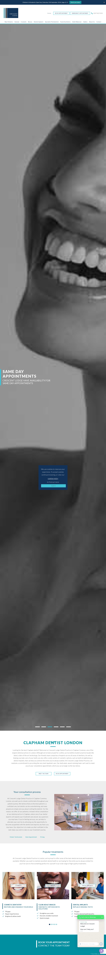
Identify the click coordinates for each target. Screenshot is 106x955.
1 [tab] (49, 924)
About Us (92, 22)
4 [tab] (54, 924)
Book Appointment (61, 13)
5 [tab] (56, 924)
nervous (32, 819)
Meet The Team (43, 773)
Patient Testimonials (16, 837)
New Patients (9, 22)
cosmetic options (66, 758)
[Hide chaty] (101, 950)
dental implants (19, 761)
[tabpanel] (53, 377)
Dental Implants (38, 22)
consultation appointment (43, 766)
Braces (30, 22)
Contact (98, 22)
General (16, 22)
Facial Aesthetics (65, 22)
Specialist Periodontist (52, 22)
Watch (79, 814)
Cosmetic (23, 22)
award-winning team (75, 763)
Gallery (85, 22)
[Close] (104, 2)
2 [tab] (51, 924)
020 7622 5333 (98, 13)
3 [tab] (53, 924)
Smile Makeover (77, 22)
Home (49, 13)
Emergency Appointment (80, 13)
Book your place (75, 2)
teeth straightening (84, 758)
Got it (53, 486)
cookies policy (53, 478)
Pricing (42, 837)
